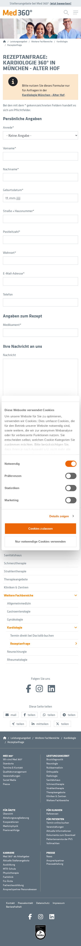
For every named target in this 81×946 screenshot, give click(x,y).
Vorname (9, 148)
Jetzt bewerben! (60, 3)
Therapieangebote (16, 579)
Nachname (11, 169)
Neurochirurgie (17, 651)
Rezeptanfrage (20, 643)
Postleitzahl (11, 231)
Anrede (8, 127)
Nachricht (9, 355)
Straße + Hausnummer (18, 211)
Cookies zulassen (40, 528)
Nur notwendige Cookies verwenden (40, 541)
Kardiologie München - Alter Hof (43, 95)
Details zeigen (59, 516)
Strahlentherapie (15, 571)
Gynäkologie (15, 619)
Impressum (59, 903)
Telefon (8, 294)
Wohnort (9, 252)
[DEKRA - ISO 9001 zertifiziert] (40, 932)
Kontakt (10, 903)
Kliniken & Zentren (16, 587)
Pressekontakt (25, 903)
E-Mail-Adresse (14, 273)
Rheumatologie (17, 659)
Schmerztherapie (15, 563)
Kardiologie (14, 627)
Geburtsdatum (13, 190)
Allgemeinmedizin (19, 603)
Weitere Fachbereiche (18, 595)
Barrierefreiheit (14, 906)
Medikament (12, 325)
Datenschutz (43, 903)
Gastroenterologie (18, 611)
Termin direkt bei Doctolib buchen (32, 635)
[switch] (70, 476)
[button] (10, 715)
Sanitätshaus (13, 555)
